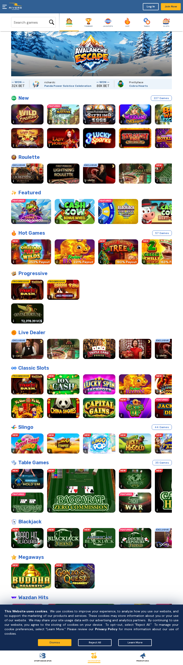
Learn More (135, 642)
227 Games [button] (161, 98)
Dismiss (55, 642)
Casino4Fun (94, 661)
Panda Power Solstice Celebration (57, 86)
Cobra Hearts (128, 86)
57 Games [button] (162, 233)
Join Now (171, 6)
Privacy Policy (106, 629)
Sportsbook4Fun (43, 661)
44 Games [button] (162, 427)
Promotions (142, 661)
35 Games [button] (162, 462)
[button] (14, 53)
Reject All (95, 642)
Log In (151, 6)
